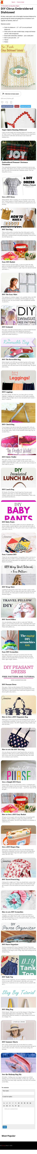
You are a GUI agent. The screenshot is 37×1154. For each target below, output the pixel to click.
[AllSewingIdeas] (2, 2)
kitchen (9, 98)
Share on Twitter (25, 106)
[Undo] (4, 1103)
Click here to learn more (12, 94)
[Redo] (7, 1103)
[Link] (9, 1105)
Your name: (6, 1090)
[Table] (7, 1105)
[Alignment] (15, 1105)
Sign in (13, 2)
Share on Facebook (7, 106)
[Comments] (6, 102)
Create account (20, 2)
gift (13, 98)
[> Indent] (27, 1103)
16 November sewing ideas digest (10, 6)
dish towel (3, 98)
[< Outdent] (24, 1103)
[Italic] (12, 1103)
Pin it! (16, 106)
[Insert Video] (4, 1105)
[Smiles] (18, 1105)
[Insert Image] (30, 1103)
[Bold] (9, 1103)
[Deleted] (15, 1103)
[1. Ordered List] (21, 1103)
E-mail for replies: (7, 1096)
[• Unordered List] (18, 1103)
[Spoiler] (12, 1105)
